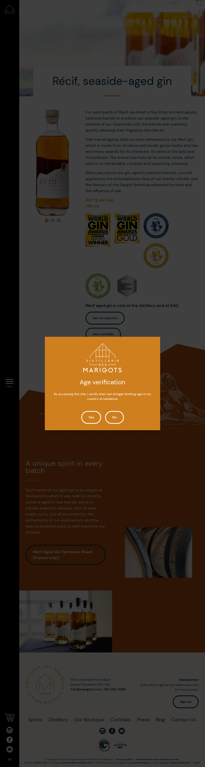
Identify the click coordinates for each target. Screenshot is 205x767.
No (114, 417)
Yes (91, 417)
